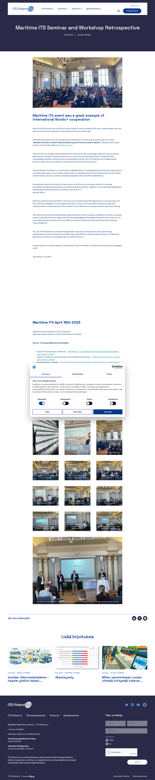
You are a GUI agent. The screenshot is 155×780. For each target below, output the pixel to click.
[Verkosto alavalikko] (81, 9)
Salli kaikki (108, 412)
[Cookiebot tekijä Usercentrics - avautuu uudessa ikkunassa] (113, 367)
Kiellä (47, 412)
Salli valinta (77, 412)
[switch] (66, 403)
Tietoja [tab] (109, 374)
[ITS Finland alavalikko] (52, 9)
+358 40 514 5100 (14, 741)
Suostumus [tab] (46, 374)
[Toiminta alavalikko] (66, 9)
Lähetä (137, 762)
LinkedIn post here (64, 145)
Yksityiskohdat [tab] (77, 374)
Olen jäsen (109, 737)
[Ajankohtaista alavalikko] (100, 9)
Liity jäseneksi (132, 11)
